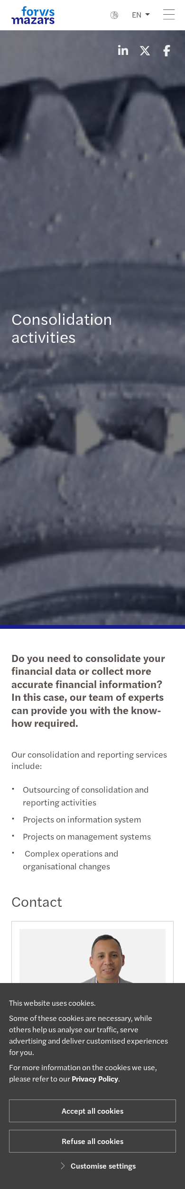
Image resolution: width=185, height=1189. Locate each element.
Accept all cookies (92, 1110)
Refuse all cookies (92, 1140)
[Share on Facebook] (166, 50)
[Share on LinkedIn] (123, 50)
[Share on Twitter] (145, 50)
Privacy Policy (95, 1078)
